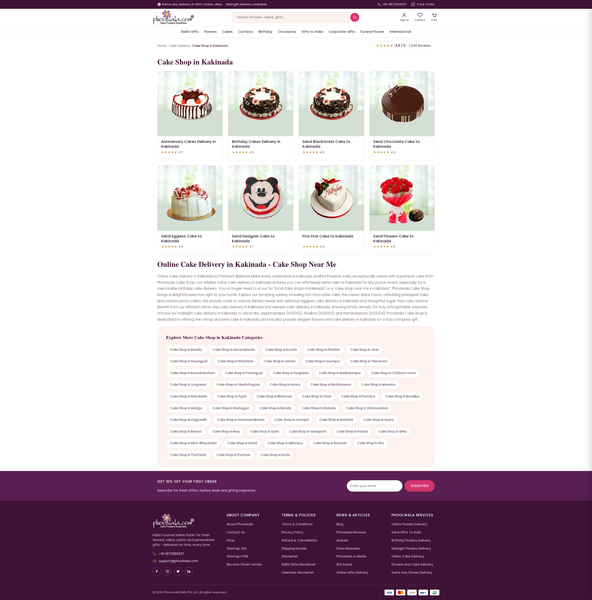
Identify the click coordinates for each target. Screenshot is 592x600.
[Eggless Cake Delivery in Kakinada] (190, 198)
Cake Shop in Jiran (364, 350)
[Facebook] (157, 571)
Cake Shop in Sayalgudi (188, 361)
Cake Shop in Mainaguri (230, 408)
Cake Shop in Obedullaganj (237, 384)
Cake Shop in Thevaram (368, 361)
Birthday (265, 31)
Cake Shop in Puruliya (358, 396)
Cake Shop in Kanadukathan (192, 373)
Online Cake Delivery (408, 556)
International (400, 31)
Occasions (287, 31)
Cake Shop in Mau (226, 431)
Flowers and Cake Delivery (412, 564)
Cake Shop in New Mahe (188, 396)
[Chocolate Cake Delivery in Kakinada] (402, 103)
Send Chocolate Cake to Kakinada (396, 144)
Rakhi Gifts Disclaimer (299, 564)
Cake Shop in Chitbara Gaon (393, 373)
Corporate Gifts (342, 31)
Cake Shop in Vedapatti (307, 431)
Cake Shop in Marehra (378, 384)
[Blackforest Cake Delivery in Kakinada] (331, 103)
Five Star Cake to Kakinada (327, 236)
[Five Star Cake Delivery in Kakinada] (331, 198)
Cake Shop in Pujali (232, 396)
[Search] (354, 17)
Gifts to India (312, 31)
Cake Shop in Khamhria (235, 361)
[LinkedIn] (189, 571)
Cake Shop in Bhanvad (274, 396)
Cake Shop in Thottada (188, 455)
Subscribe (420, 485)
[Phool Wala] (173, 17)
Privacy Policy (292, 532)
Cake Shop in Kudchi (281, 350)
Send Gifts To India (406, 532)
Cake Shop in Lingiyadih (188, 420)
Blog (339, 524)
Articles (342, 540)
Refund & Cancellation (299, 540)
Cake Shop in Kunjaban (291, 373)
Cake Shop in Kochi (275, 455)
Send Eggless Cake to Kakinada (181, 239)
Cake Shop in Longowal (188, 384)
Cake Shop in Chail (316, 396)
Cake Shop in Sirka (392, 431)
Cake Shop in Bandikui (402, 396)
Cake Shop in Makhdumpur (340, 373)
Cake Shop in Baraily (275, 408)
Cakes (227, 31)
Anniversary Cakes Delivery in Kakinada (188, 144)
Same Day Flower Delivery (412, 572)
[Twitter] (178, 571)
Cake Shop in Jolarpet (291, 420)
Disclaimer (290, 556)
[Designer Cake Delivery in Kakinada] (260, 198)
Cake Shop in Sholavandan (367, 408)
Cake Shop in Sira (370, 443)
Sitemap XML (237, 548)
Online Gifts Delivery (352, 572)
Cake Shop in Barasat (330, 443)
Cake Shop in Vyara (378, 420)
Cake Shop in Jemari (279, 361)
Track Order (425, 4)
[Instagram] (167, 571)
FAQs (230, 540)
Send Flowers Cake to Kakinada (393, 239)
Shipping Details (294, 548)
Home (161, 45)
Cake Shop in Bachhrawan (330, 384)
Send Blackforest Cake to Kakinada (326, 144)
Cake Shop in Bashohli (336, 420)
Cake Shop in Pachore (233, 455)
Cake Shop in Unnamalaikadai (240, 420)
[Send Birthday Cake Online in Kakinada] (260, 103)
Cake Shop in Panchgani (244, 373)
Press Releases (348, 548)
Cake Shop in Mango (186, 408)
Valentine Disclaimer (298, 572)
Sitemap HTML (238, 556)
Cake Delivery (179, 45)
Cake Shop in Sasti (264, 431)
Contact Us (236, 532)
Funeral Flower (372, 31)
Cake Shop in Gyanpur (322, 361)
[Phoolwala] (186, 520)
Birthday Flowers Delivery (411, 540)
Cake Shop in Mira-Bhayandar (193, 443)
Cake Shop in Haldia (352, 431)
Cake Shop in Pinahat (323, 350)
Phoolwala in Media (351, 556)
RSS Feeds (344, 564)
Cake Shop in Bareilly (186, 350)
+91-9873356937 (394, 4)
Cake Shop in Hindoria (319, 408)
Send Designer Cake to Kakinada (253, 239)
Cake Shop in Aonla (242, 443)
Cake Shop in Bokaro (186, 431)
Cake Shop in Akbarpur (285, 443)
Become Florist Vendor (244, 564)
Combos (245, 31)
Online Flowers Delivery (410, 524)
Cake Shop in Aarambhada (234, 350)
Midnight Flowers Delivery (411, 548)
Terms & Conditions (297, 524)
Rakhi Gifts (190, 31)
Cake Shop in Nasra (285, 384)
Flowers (210, 31)
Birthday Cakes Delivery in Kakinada (256, 144)
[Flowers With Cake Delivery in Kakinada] (402, 198)
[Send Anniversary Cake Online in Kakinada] (190, 103)
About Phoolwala (240, 524)
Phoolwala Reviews (351, 532)
